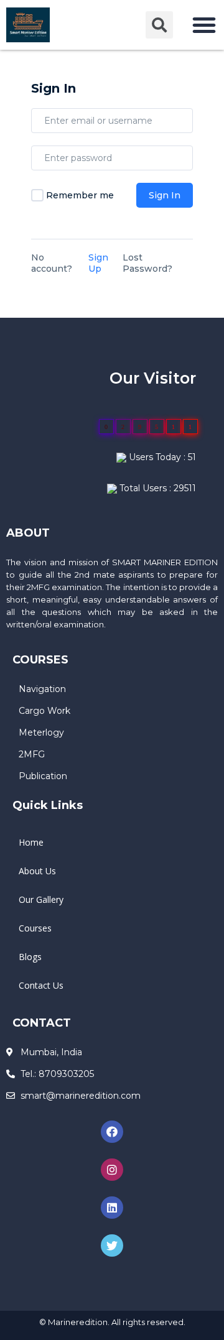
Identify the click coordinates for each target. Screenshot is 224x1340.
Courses (35, 928)
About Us (37, 871)
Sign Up (98, 263)
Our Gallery (41, 899)
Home (31, 842)
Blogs (30, 957)
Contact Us (41, 985)
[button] (204, 25)
